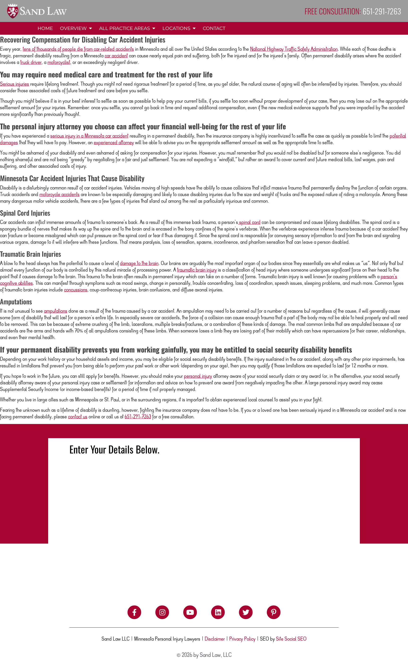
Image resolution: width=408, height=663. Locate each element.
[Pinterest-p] (273, 612)
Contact (214, 28)
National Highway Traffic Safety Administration (294, 49)
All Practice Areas (124, 28)
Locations (176, 28)
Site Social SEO (291, 639)
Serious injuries (14, 84)
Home (45, 28)
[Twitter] (246, 612)
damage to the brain (139, 263)
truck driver (31, 62)
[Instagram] (162, 612)
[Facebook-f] (134, 612)
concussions (75, 290)
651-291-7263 (138, 417)
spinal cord (249, 222)
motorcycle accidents (59, 195)
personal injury (198, 376)
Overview (73, 28)
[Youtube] (190, 612)
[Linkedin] (218, 612)
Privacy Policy (242, 639)
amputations (55, 311)
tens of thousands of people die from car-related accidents (78, 49)
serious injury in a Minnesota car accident (89, 136)
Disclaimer (215, 639)
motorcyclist (58, 62)
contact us (77, 417)
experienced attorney (114, 143)
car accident (116, 56)
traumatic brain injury (197, 270)
